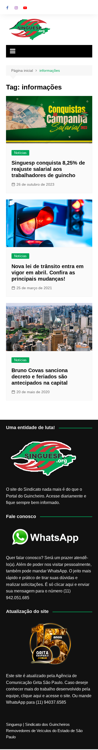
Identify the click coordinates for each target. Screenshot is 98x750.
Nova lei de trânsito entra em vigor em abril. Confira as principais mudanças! (47, 272)
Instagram (16, 8)
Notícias (20, 153)
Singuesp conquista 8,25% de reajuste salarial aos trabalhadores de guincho (48, 169)
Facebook (7, 8)
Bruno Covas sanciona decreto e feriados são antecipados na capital (39, 376)
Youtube (25, 8)
